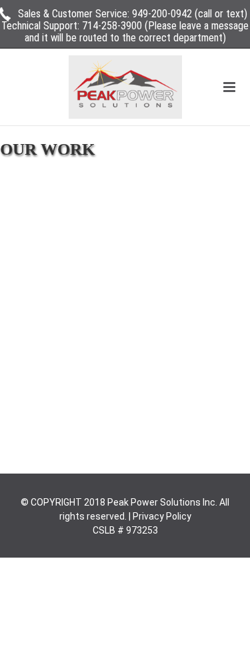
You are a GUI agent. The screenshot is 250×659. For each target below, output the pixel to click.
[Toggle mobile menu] (230, 87)
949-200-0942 (162, 13)
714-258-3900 (112, 25)
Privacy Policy (162, 516)
